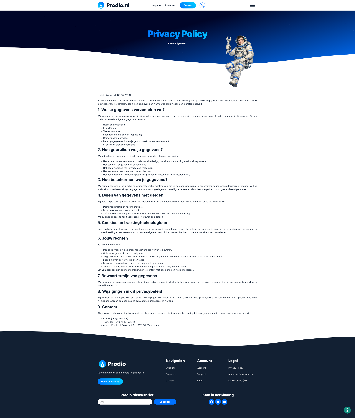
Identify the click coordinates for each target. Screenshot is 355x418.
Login (200, 380)
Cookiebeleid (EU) (238, 380)
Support (156, 5)
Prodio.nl (118, 5)
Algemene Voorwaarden (240, 374)
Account (201, 367)
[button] (202, 5)
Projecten (170, 5)
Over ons (170, 367)
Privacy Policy (235, 367)
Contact (170, 380)
